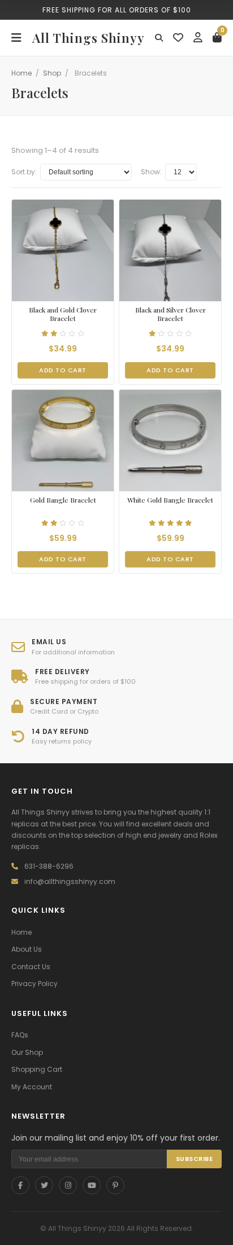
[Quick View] (52, 293)
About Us (26, 949)
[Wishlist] (178, 38)
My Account (31, 1087)
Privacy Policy (34, 983)
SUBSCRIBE (194, 1158)
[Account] (197, 38)
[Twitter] (44, 1185)
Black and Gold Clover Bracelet (63, 314)
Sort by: (24, 172)
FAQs (19, 1035)
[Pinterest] (115, 1185)
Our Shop (27, 1052)
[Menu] (16, 37)
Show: (151, 172)
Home (21, 73)
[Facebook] (20, 1185)
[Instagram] (68, 1185)
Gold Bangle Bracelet (63, 500)
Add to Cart (63, 370)
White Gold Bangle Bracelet (170, 500)
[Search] (159, 38)
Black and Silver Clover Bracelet (170, 314)
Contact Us (30, 966)
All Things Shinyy (88, 37)
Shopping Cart (36, 1069)
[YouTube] (92, 1185)
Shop (52, 73)
